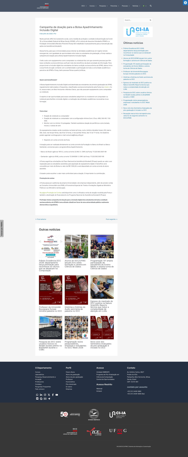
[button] (185, 2)
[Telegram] (49, 399)
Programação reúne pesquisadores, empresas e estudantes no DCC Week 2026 (75, 345)
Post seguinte (111, 219)
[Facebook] (53, 395)
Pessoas (125, 6)
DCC (83, 6)
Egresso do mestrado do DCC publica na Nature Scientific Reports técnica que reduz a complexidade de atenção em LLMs (101, 306)
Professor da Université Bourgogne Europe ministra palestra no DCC (50, 309)
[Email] (45, 399)
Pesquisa (102, 6)
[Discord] (37, 399)
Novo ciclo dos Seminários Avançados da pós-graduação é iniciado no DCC (100, 345)
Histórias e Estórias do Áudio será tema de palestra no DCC (75, 309)
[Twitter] (49, 395)
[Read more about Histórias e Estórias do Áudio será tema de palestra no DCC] (76, 290)
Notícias (135, 6)
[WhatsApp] (37, 395)
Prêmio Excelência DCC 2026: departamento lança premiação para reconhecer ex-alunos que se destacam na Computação (50, 266)
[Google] (41, 399)
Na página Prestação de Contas (50, 193)
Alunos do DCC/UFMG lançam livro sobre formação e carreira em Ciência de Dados (75, 264)
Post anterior (40, 219)
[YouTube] (57, 395)
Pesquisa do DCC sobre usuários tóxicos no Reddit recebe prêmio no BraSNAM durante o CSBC (50, 346)
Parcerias (114, 6)
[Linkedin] (41, 395)
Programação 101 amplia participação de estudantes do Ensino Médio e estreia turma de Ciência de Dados (102, 265)
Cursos (92, 6)
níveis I (106, 87)
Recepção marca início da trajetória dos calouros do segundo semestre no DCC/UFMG (137, 116)
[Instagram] (45, 395)
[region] (138, 32)
